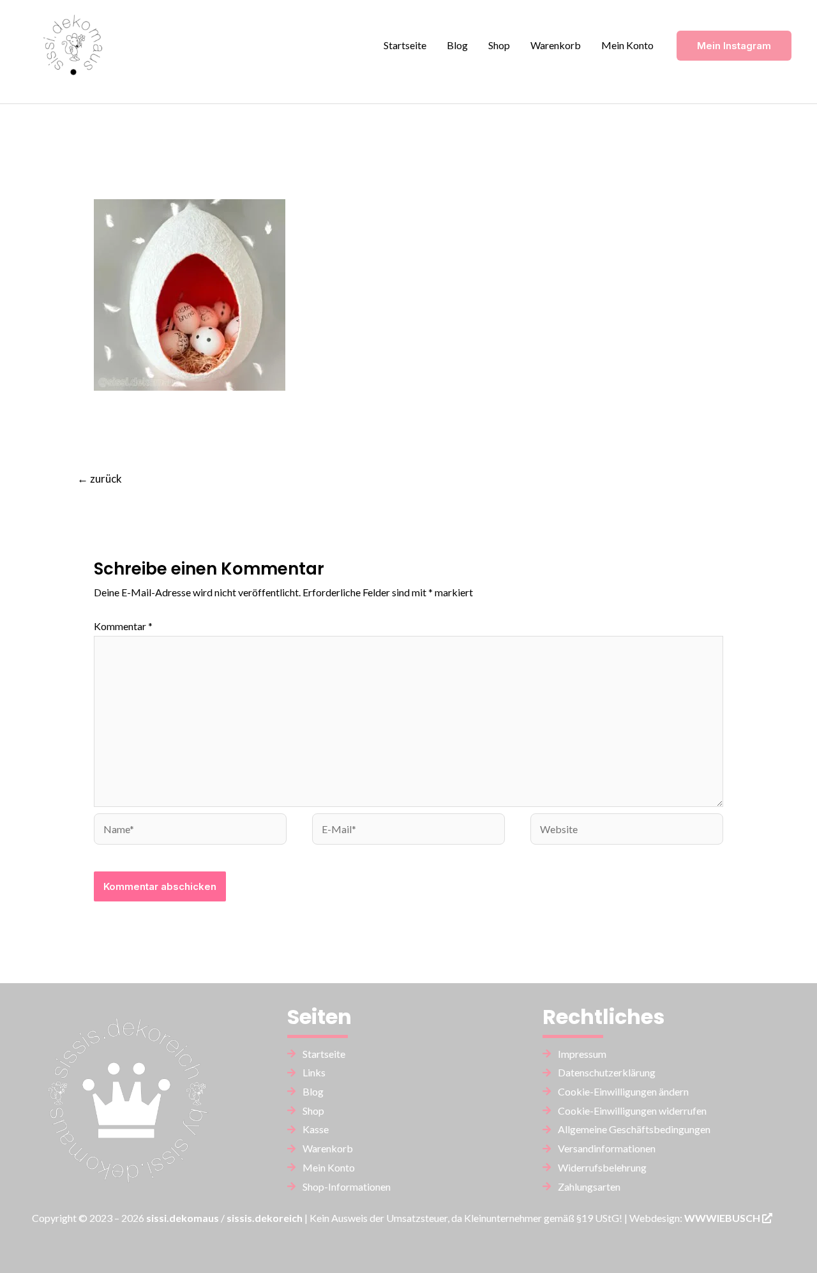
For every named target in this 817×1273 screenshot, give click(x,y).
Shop (499, 45)
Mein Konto (627, 45)
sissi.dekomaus (182, 1218)
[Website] (626, 830)
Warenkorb (555, 45)
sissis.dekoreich (265, 1218)
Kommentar (123, 626)
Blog (457, 45)
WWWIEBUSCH (723, 1218)
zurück (99, 478)
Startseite (405, 45)
